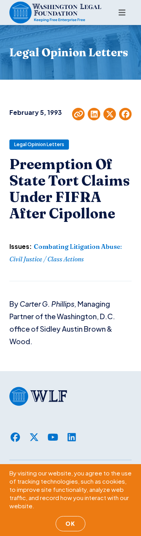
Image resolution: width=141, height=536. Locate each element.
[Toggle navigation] (122, 12)
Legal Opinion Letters (39, 144)
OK (70, 523)
